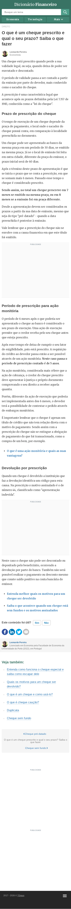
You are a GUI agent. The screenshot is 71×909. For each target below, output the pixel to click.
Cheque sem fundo (19, 718)
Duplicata (13, 710)
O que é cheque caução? (23, 702)
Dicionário (35, 4)
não (46, 622)
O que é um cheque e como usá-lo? (30, 694)
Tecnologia (35, 19)
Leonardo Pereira (18, 642)
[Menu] (65, 896)
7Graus (20, 895)
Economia (12, 19)
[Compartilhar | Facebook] (5, 632)
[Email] (26, 632)
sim (37, 622)
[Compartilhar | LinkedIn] (12, 632)
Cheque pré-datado (35, 733)
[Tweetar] (19, 632)
